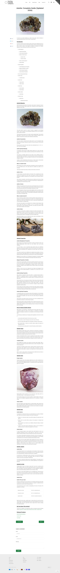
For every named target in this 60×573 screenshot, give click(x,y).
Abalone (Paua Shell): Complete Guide (36, 509)
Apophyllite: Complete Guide (23, 509)
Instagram (39, 560)
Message (17, 541)
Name (17, 531)
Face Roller (18, 517)
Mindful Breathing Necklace (21, 514)
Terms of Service (11, 563)
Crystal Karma (34, 2)
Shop (26, 2)
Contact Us (43, 2)
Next (41, 521)
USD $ (49, 567)
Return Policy (25, 560)
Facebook (39, 557)
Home (10, 557)
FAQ (29, 2)
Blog (39, 2)
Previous (19, 521)
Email (17, 536)
